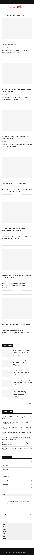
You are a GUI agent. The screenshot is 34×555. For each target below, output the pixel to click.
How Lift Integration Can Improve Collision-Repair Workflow (20, 362)
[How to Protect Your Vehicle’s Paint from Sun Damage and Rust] (7, 383)
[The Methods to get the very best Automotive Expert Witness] (17, 212)
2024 (4, 527)
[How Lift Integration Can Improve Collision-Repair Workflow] (7, 363)
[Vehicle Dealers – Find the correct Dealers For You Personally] (17, 73)
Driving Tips (17, 476)
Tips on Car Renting (9, 44)
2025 (4, 524)
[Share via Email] (20, 56)
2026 (4, 495)
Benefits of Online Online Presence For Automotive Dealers (15, 137)
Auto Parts (17, 462)
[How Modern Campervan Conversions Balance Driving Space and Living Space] (7, 393)
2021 (4, 534)
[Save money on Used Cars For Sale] (17, 167)
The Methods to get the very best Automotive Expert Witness (13, 229)
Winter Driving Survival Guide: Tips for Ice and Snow (15, 448)
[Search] (32, 6)
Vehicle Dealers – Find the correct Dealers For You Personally (16, 90)
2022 (4, 531)
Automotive (17, 465)
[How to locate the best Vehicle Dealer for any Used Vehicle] (17, 259)
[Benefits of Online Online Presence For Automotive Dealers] (17, 120)
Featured (17, 480)
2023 (4, 529)
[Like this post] (13, 56)
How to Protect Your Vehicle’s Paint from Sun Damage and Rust (22, 381)
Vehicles (17, 488)
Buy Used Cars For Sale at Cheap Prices (16, 324)
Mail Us (17, 2)
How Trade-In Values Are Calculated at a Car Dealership (22, 371)
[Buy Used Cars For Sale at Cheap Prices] (17, 308)
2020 (4, 536)
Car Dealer (17, 469)
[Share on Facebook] (15, 56)
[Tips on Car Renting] (17, 28)
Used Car (17, 484)
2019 (4, 539)
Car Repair (17, 473)
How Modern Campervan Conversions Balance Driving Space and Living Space (21, 392)
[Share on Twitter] (17, 56)
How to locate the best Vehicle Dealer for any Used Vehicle (16, 276)
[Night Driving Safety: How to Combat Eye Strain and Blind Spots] (7, 353)
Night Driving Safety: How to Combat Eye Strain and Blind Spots (21, 352)
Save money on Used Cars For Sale (14, 183)
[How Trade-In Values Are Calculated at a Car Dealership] (7, 373)
